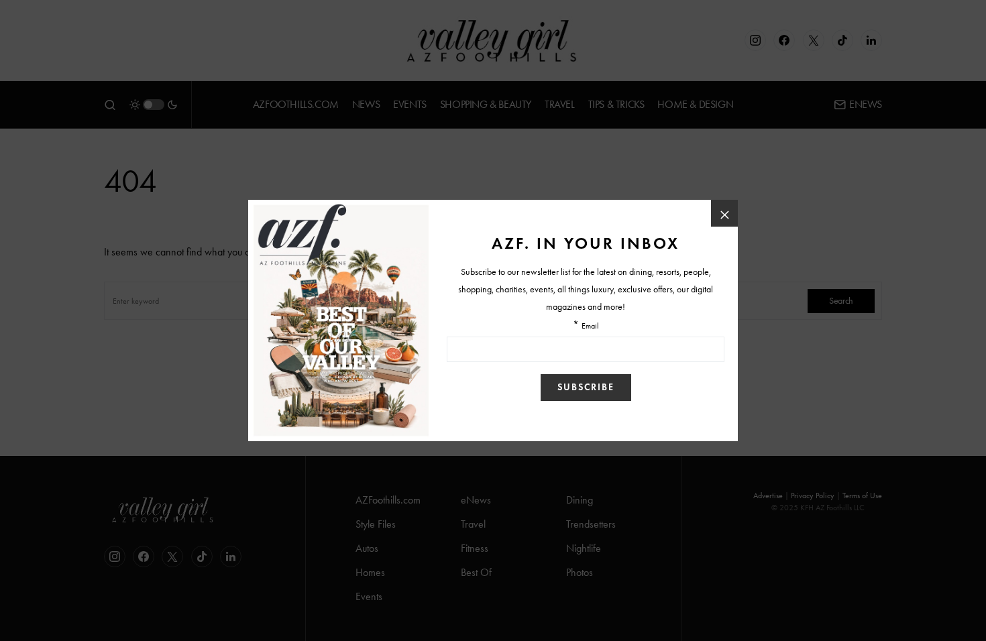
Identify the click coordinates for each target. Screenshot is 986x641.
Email (590, 326)
